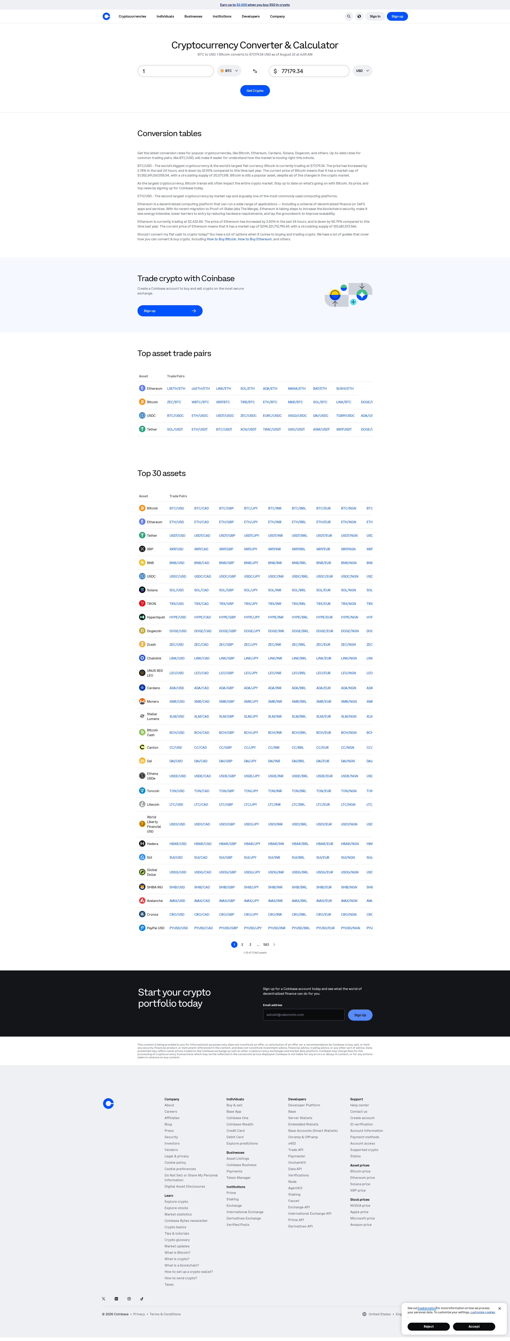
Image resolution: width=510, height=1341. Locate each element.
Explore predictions (242, 1143)
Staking (233, 1199)
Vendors (171, 1150)
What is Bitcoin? (177, 1253)
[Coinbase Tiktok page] (141, 1299)
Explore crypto (176, 1202)
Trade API (295, 1150)
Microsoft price (362, 1218)
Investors (172, 1143)
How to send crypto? (181, 1278)
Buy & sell (235, 1105)
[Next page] (274, 944)
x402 (292, 1143)
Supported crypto (364, 1150)
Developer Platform (304, 1105)
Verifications (298, 1175)
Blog (168, 1124)
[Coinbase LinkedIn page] (116, 1299)
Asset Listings (238, 1158)
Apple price (359, 1212)
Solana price (360, 1184)
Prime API (296, 1220)
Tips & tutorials (177, 1233)
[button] (165, 16)
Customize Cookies (483, 1312)
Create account (362, 1118)
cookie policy (427, 1308)
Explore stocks (176, 1208)
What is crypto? (177, 1259)
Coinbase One (237, 1118)
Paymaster (296, 1156)
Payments (234, 1171)
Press (169, 1131)
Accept (474, 1326)
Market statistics (178, 1214)
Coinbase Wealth (240, 1124)
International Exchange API (310, 1213)
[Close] (499, 1308)
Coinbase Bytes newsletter (186, 1221)
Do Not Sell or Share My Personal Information (191, 1177)
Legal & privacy (177, 1156)
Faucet (293, 1201)
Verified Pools (238, 1225)
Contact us (358, 1111)
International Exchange (245, 1212)
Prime (231, 1193)
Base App (234, 1111)
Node (292, 1182)
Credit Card (236, 1131)
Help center (359, 1105)
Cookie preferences (180, 1169)
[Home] (106, 16)
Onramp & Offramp (303, 1137)
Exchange (234, 1206)
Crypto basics (175, 1227)
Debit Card (235, 1137)
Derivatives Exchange (244, 1218)
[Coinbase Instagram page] (129, 1299)
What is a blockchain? (182, 1265)
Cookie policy (175, 1162)
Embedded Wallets (303, 1124)
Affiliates (172, 1118)
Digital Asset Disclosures (185, 1186)
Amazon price (361, 1225)
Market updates (177, 1246)
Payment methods (364, 1137)
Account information (366, 1131)
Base (292, 1111)
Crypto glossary (177, 1240)
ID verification (361, 1124)
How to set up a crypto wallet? (189, 1272)
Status (355, 1156)
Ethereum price (362, 1178)
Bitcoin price (360, 1171)
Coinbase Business (242, 1165)
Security (171, 1137)
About (169, 1105)
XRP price (358, 1190)
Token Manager (239, 1178)
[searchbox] (363, 71)
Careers (171, 1111)
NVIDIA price (360, 1206)
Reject (429, 1326)
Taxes (169, 1284)
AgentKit (295, 1188)
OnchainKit (297, 1162)
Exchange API (299, 1207)
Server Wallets (300, 1118)
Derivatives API (300, 1226)
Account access (362, 1143)
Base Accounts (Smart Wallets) (313, 1131)
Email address (272, 1005)
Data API (295, 1169)
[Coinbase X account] (103, 1299)
